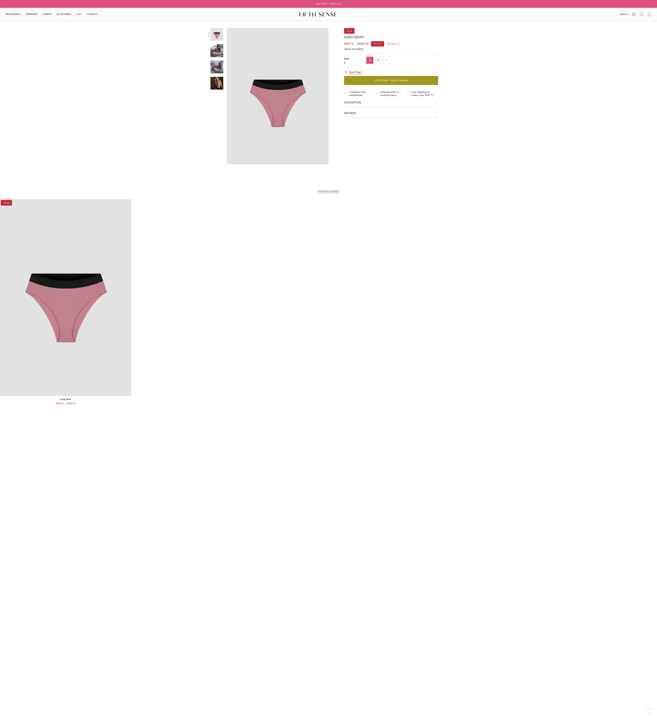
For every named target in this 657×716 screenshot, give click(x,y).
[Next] (650, 3)
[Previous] (7, 3)
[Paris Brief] (65, 297)
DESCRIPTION (352, 102)
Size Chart (355, 72)
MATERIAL (350, 113)
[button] (31, 14)
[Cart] (649, 14)
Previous (226, 96)
